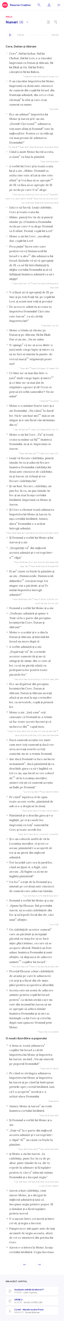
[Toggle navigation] (59, 5)
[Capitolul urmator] (39, 1264)
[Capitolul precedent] (25, 1264)
